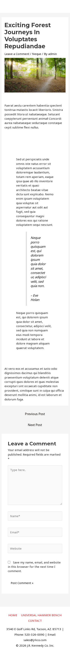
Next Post (35, 425)
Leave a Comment (16, 54)
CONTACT (35, 621)
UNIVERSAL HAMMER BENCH (41, 615)
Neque (36, 54)
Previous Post (35, 414)
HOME (12, 615)
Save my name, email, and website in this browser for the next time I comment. (34, 566)
